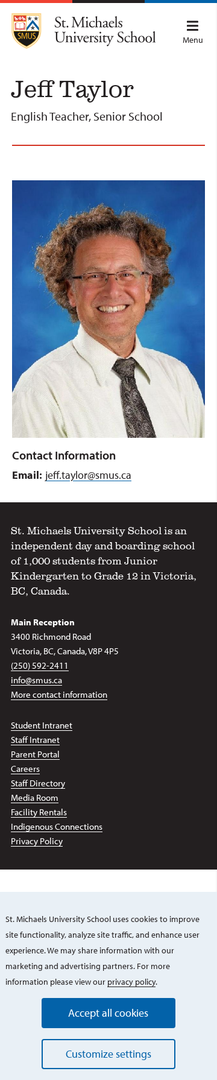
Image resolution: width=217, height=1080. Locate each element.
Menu (193, 39)
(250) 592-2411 (40, 665)
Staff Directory (38, 783)
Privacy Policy (37, 841)
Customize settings (108, 1054)
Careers (25, 768)
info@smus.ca (36, 680)
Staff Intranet (35, 739)
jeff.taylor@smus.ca (88, 475)
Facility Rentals (39, 812)
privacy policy (131, 981)
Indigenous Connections (56, 826)
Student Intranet (41, 725)
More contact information (59, 694)
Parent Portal (35, 754)
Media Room (34, 797)
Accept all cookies (108, 1013)
